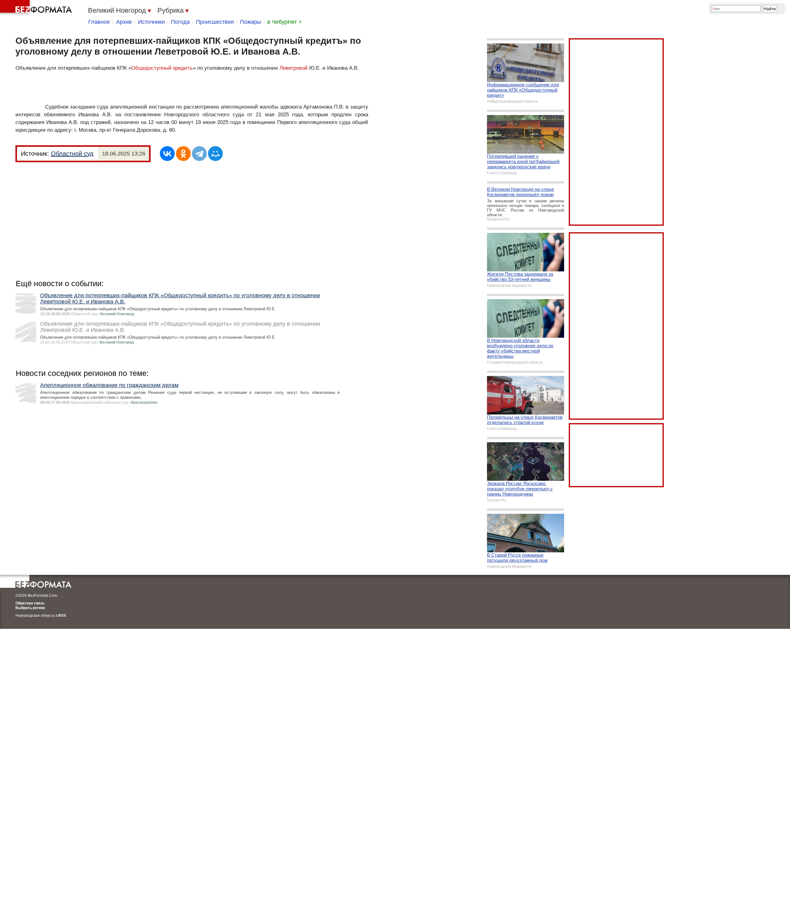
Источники (151, 22)
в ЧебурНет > (284, 22)
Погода (180, 22)
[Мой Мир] (215, 153)
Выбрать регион (30, 608)
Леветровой (294, 68)
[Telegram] (199, 153)
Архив (124, 22)
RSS (62, 615)
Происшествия (215, 22)
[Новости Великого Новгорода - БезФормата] (37, 7)
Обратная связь (29, 603)
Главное (99, 22)
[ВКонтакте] (167, 153)
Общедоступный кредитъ (162, 68)
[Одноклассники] (183, 153)
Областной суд (72, 153)
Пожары (250, 22)
